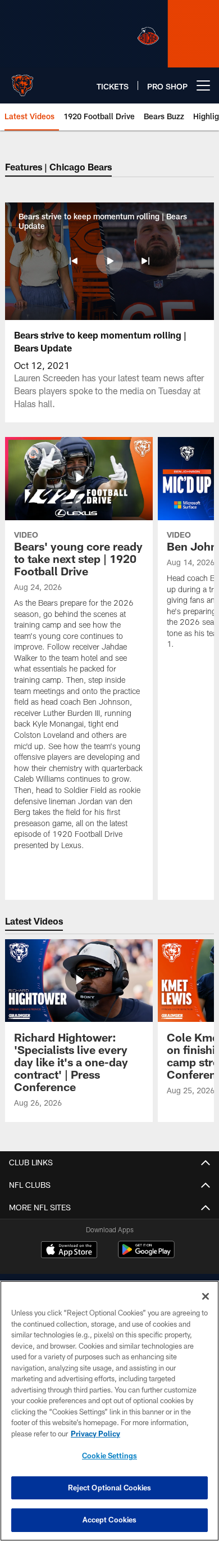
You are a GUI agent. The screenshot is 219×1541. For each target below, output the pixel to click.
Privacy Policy (95, 1433)
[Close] (205, 1296)
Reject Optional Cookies (110, 1487)
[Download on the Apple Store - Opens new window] (69, 1250)
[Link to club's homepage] (22, 81)
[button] (73, 260)
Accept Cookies (110, 1519)
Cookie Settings (109, 1455)
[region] (109, 1411)
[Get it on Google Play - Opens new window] (146, 1255)
